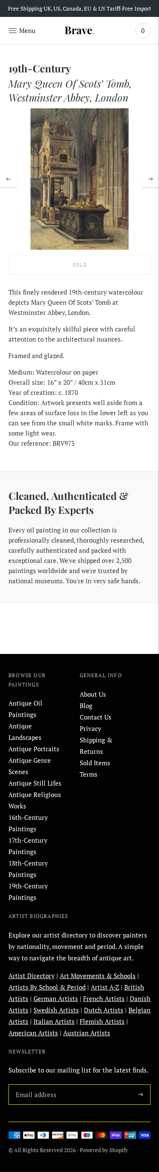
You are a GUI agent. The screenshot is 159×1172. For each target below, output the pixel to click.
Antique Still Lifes (34, 783)
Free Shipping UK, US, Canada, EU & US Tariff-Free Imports (81, 8)
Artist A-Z (105, 987)
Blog (86, 705)
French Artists (104, 998)
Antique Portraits (33, 749)
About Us (93, 694)
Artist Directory (31, 975)
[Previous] (8, 179)
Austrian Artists (86, 1033)
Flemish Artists (102, 1021)
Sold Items (95, 762)
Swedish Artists (56, 1010)
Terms (89, 774)
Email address (34, 1084)
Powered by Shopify (104, 1150)
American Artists (33, 1033)
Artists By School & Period (47, 987)
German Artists (55, 998)
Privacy (90, 728)
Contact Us (96, 717)
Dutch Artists (103, 1010)
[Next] (150, 179)
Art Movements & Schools (98, 975)
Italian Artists (54, 1021)
